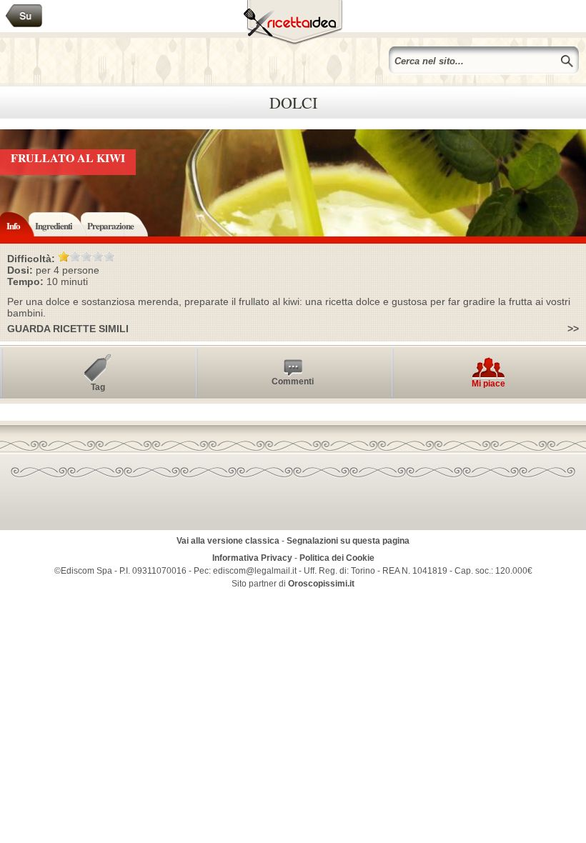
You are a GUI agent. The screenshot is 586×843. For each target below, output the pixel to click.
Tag (98, 387)
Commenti (293, 381)
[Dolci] (24, 16)
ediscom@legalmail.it (255, 571)
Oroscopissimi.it (321, 584)
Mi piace (488, 384)
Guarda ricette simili (68, 328)
